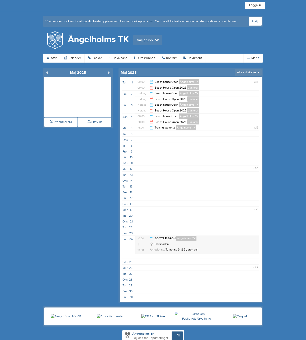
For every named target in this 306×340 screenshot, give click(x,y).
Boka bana (119, 58)
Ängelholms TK (189, 82)
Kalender (74, 58)
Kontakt (171, 58)
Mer (254, 58)
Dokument (194, 58)
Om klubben (146, 58)
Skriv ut (96, 122)
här (151, 21)
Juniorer (193, 87)
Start (53, 58)
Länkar (97, 58)
